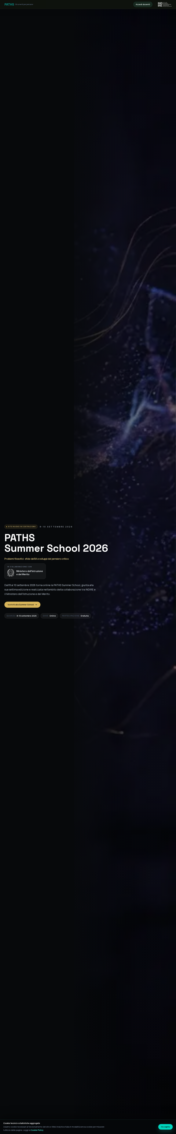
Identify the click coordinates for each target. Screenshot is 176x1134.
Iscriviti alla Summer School (21, 604)
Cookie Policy (37, 1130)
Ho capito (165, 1126)
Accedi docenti (143, 4)
